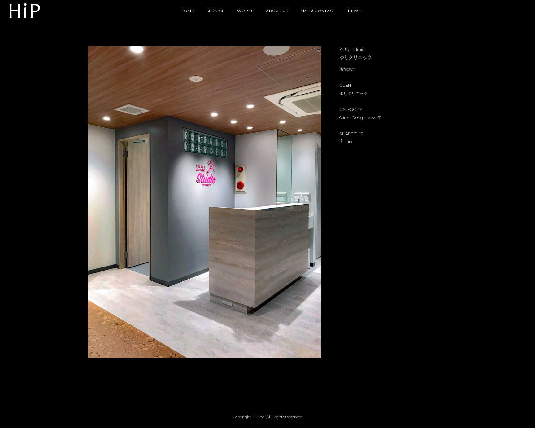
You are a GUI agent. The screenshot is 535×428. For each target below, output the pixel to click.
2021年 (374, 117)
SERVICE (216, 10)
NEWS (354, 10)
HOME (187, 10)
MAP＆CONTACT (318, 10)
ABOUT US (277, 10)
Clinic (344, 117)
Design (358, 117)
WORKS (245, 10)
